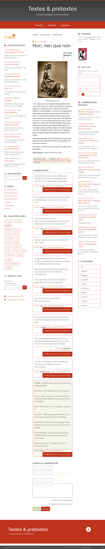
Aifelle (42, 186)
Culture (66, 159)
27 (92, 91)
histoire (20, 255)
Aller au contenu (7, 2)
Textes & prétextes (52, 8)
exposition (9, 238)
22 (99, 88)
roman (15, 251)
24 (83, 91)
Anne (80, 229)
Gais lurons (9, 161)
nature (7, 247)
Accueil (38, 25)
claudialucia (83, 155)
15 (99, 86)
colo (41, 228)
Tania (41, 450)
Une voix (8, 88)
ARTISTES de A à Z (11, 196)
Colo (80, 141)
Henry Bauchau (38, 152)
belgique (8, 268)
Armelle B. (43, 327)
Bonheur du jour (45, 371)
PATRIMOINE (9, 205)
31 (83, 94)
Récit (16, 242)
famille (7, 251)
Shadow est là (57, 34)
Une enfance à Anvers (14, 52)
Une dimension (11, 112)
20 (92, 88)
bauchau (64, 160)
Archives (51, 25)
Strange (7, 100)
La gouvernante (11, 149)
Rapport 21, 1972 (11, 125)
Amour (7, 234)
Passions (45, 160)
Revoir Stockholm (12, 137)
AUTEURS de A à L (11, 190)
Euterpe (42, 207)
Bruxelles (84, 280)
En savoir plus (86, 547)
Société (84, 305)
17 (83, 88)
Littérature (38, 160)
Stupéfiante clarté (12, 76)
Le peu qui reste (11, 64)
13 (92, 86)
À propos (65, 25)
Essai (23, 251)
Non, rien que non (51, 45)
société (8, 259)
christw (42, 287)
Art (82, 267)
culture (8, 225)
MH (41, 247)
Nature (84, 292)
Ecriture (8, 221)
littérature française (12, 229)
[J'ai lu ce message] (103, 547)
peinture (8, 242)
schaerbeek (9, 255)
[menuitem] (39, 25)
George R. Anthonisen (51, 100)
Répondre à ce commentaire (58, 189)
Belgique (60, 159)
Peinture (84, 301)
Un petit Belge (66, 348)
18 (86, 88)
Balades (84, 271)
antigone (57, 160)
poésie (16, 234)
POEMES (7, 209)
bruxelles (17, 221)
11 (86, 86)
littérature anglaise (12, 264)
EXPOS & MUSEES (11, 199)
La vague (35, 34)
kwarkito (82, 126)
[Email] (88, 529)
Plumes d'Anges (85, 112)
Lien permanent (40, 159)
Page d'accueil (45, 34)
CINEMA (7, 202)
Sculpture (17, 247)
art (17, 238)
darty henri (83, 184)
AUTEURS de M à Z (11, 193)
